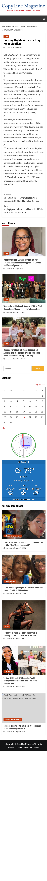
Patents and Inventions (13, 719)
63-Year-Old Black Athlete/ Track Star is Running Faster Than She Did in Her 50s (20, 634)
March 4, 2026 (20, 359)
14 (36, 406)
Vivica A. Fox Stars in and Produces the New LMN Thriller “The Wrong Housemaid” (23, 543)
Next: (23, 209)
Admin (8, 48)
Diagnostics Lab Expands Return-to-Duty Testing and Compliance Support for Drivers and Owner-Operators (22, 262)
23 (5, 417)
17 (11, 411)
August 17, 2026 (20, 638)
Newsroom (9, 269)
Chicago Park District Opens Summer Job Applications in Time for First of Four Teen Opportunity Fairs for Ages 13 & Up (22, 352)
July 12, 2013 (17, 48)
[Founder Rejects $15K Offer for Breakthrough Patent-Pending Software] (23, 708)
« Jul (3, 428)
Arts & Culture (10, 581)
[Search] (43, 19)
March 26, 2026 (20, 312)
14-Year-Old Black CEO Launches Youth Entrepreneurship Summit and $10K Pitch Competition (20, 681)
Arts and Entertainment (13, 536)
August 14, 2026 (20, 686)
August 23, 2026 (21, 593)
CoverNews (22, 747)
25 (17, 417)
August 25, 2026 (21, 548)
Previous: (21, 197)
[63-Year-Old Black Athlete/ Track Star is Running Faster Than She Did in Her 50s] (23, 615)
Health (7, 626)
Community (8, 671)
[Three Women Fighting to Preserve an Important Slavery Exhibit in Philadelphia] (23, 569)
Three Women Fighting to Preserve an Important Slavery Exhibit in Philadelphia (23, 589)
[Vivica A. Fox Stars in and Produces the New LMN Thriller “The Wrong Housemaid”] (23, 524)
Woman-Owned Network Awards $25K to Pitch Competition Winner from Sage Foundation (23, 307)
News (6, 36)
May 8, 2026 (19, 268)
